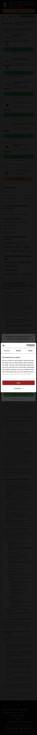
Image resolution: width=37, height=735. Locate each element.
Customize (17, 388)
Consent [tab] (6, 350)
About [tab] (30, 350)
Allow (18, 383)
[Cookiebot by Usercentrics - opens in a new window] (26, 345)
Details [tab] (18, 350)
